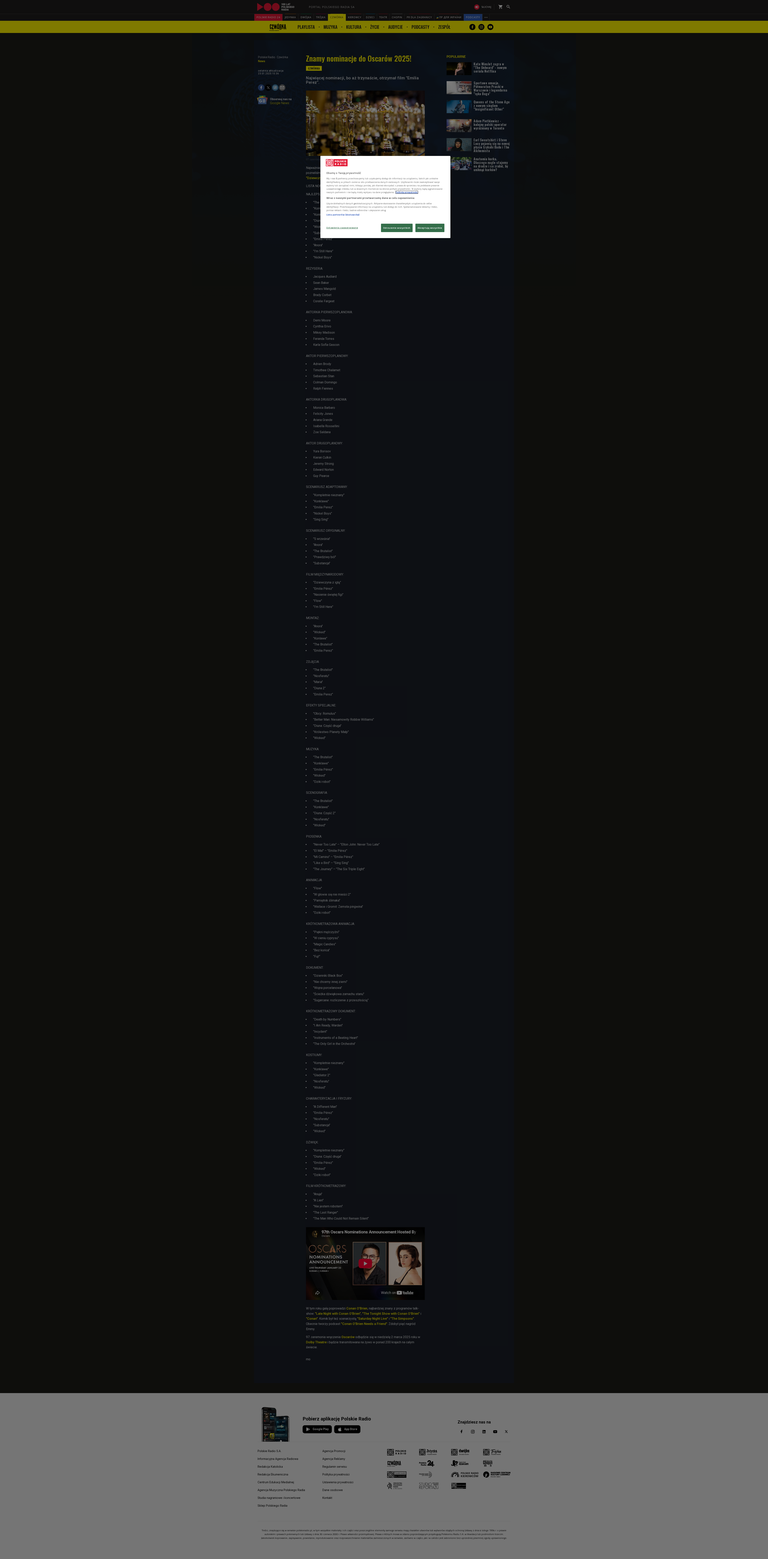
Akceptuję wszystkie (430, 227)
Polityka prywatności (406, 192)
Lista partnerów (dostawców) (342, 214)
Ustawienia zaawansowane (342, 227)
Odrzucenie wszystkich (396, 227)
